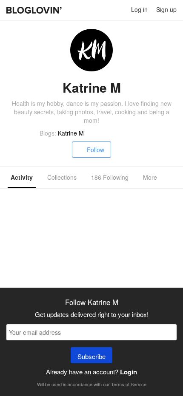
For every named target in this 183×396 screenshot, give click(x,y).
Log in (139, 9)
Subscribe (91, 356)
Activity (22, 177)
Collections (62, 177)
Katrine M (71, 133)
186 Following (110, 177)
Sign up (166, 9)
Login (128, 371)
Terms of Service (128, 384)
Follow (95, 149)
